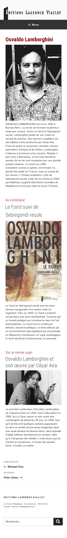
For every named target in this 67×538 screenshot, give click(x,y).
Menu (35, 24)
